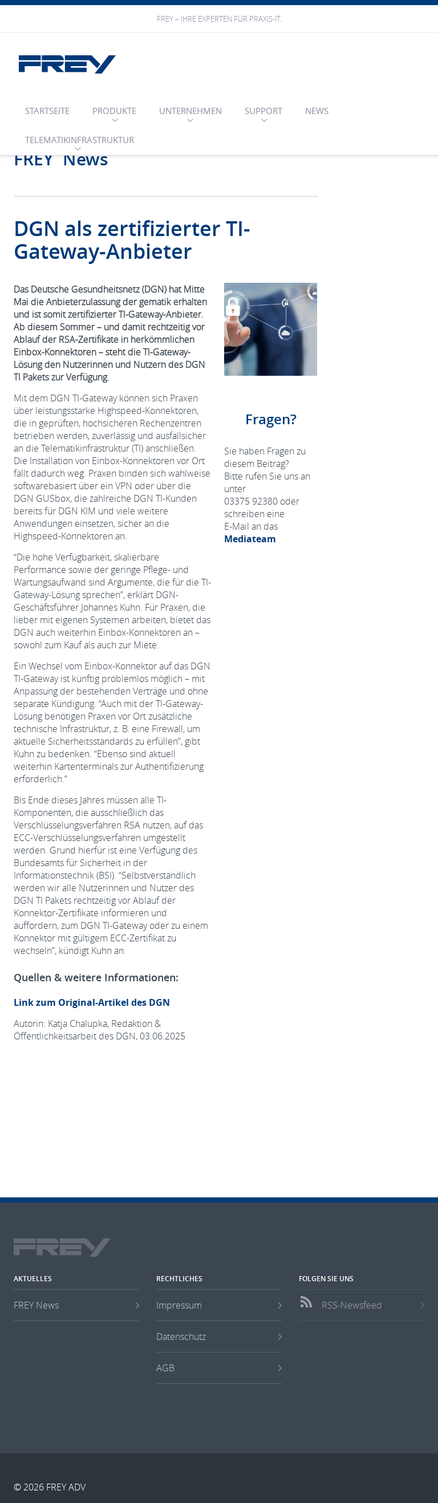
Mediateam (250, 539)
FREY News (36, 1305)
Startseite (47, 110)
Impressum (179, 1305)
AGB (165, 1368)
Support (263, 110)
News (316, 110)
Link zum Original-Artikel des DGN (92, 1002)
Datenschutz (181, 1336)
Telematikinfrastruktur (79, 139)
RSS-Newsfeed (352, 1305)
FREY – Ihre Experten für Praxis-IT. (219, 19)
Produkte (114, 110)
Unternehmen (190, 110)
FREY (67, 64)
